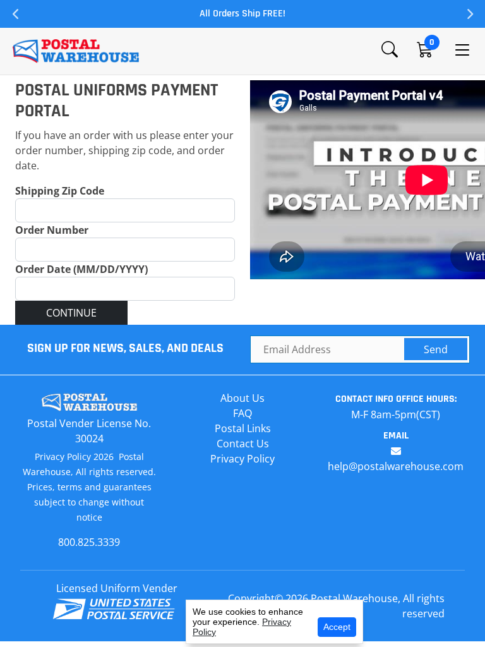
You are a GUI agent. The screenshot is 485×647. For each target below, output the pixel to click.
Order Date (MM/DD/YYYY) (81, 269)
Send (436, 349)
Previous (15, 14)
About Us (242, 398)
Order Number (51, 230)
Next (469, 14)
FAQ (242, 413)
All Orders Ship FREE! (242, 13)
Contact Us (243, 443)
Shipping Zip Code (59, 191)
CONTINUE (71, 313)
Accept (336, 627)
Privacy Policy (242, 459)
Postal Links (243, 428)
